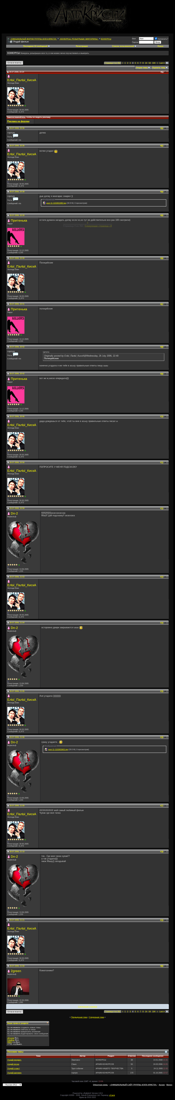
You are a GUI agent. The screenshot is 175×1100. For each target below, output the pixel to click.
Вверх (169, 1085)
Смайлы (11, 1040)
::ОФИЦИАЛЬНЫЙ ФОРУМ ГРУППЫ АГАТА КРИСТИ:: (33, 39)
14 (146, 63)
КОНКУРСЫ (106, 39)
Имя (134, 39)
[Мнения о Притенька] (21, 246)
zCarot (112, 1095)
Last (162, 63)
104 (153, 63)
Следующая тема (96, 1017)
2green (16, 971)
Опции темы (142, 68)
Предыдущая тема (79, 1017)
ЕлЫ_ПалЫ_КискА (21, 80)
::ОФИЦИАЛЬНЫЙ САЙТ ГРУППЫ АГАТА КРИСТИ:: (133, 1085)
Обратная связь (100, 1085)
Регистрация (82, 46)
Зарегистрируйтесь (16, 117)
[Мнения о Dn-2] (19, 565)
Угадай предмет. (14, 1060)
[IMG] (9, 1042)
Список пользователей (123, 46)
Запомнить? (163, 39)
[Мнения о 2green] (19, 996)
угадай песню (13, 1064)
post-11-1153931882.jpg (56, 203)
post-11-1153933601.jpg (58, 749)
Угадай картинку (14, 1073)
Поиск (160, 46)
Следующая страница (87, 1007)
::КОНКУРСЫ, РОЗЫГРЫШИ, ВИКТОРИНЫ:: (78, 39)
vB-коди (10, 1038)
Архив (162, 1085)
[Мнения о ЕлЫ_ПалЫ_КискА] (25, 105)
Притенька (19, 220)
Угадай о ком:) (13, 1068)
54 (150, 63)
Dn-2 (14, 513)
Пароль (135, 42)
